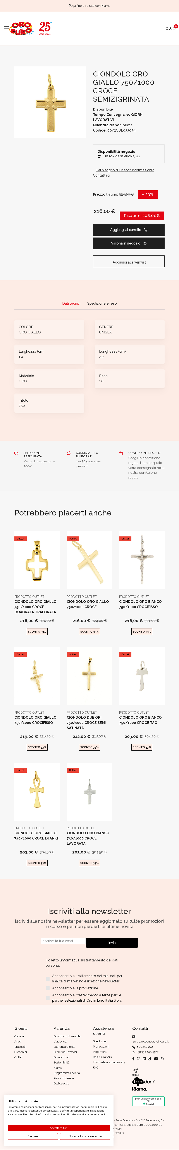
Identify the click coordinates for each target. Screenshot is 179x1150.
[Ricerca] (167, 28)
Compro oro (61, 1057)
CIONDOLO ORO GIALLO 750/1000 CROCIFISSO (35, 720)
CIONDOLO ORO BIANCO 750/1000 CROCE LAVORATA (88, 838)
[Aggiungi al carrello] (37, 582)
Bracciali (20, 1046)
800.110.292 (144, 1046)
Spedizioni (100, 1041)
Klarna (58, 1067)
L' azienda (60, 1041)
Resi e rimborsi (102, 1057)
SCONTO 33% (37, 631)
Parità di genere (64, 1078)
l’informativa (70, 960)
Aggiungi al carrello (125, 230)
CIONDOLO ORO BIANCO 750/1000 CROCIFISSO (140, 604)
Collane (19, 1036)
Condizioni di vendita (67, 1036)
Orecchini (20, 1052)
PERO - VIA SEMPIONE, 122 (122, 156)
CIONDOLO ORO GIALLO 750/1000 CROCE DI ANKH (36, 835)
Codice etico (61, 1083)
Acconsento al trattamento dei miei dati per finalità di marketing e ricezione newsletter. (87, 978)
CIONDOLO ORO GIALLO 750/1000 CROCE (88, 604)
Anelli (18, 1041)
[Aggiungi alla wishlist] (47, 582)
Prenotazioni (101, 1046)
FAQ (95, 1067)
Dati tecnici (71, 303)
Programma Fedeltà (67, 1073)
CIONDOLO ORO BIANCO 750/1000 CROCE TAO (140, 720)
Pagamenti (100, 1051)
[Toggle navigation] (6, 28)
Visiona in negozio (125, 243)
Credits (119, 1133)
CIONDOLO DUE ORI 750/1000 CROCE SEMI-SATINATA (87, 722)
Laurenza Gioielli (64, 1046)
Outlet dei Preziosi (65, 1052)
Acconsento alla (75, 988)
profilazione (88, 988)
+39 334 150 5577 (146, 1052)
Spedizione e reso (102, 303)
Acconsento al (87, 998)
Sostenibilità (61, 1062)
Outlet (20, 538)
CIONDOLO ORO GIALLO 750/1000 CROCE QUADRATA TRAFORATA (35, 607)
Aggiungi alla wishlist (129, 262)
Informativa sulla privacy (109, 1062)
